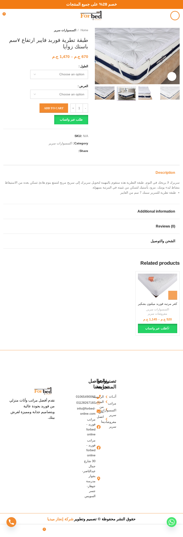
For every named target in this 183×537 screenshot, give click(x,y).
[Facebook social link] (74, 151)
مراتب (114, 403)
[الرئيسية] (107, 396)
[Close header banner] (5, 4)
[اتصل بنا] (107, 419)
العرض (83, 86)
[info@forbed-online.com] (100, 411)
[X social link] (69, 151)
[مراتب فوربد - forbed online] (100, 427)
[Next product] (5, 30)
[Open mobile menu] (175, 15)
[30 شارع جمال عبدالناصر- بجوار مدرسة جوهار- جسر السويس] (100, 478)
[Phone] (11, 522)
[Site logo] (91, 15)
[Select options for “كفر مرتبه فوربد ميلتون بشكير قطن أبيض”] (172, 295)
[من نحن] (107, 409)
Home (84, 30)
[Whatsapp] (172, 522)
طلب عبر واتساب (71, 119)
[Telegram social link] (59, 151)
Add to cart (54, 108)
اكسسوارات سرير (65, 30)
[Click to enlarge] (171, 76)
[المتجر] (107, 401)
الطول (84, 66)
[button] (45, 119)
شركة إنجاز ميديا (60, 519)
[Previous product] (14, 30)
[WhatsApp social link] (64, 151)
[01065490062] (100, 396)
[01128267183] (100, 402)
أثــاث (114, 396)
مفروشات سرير (157, 313)
